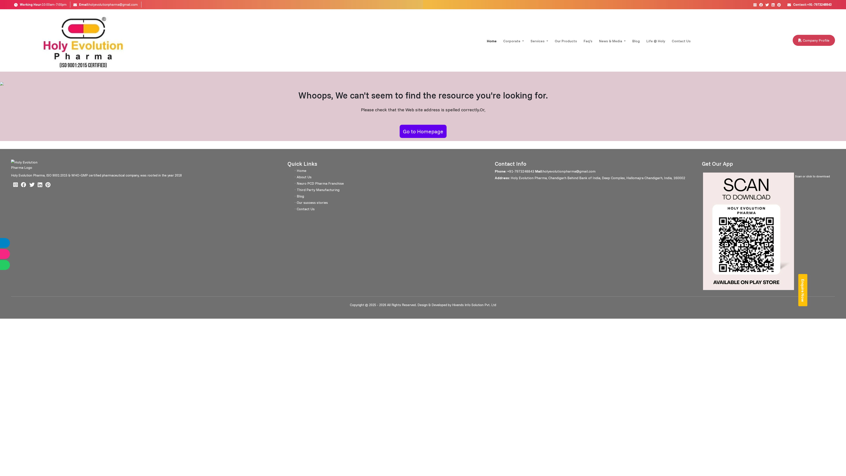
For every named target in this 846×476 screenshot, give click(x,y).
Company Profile (815, 40)
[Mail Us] (9, 254)
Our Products (566, 41)
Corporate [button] (512, 41)
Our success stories (312, 202)
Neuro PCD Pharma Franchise (320, 183)
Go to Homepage (423, 131)
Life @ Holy (655, 41)
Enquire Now (802, 290)
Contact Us (681, 41)
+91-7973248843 (520, 171)
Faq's (588, 41)
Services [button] (538, 41)
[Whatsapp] (9, 265)
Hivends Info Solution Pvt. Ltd (474, 305)
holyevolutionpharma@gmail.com (113, 4)
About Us (304, 177)
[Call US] (9, 243)
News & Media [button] (611, 41)
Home (492, 41)
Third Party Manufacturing (318, 190)
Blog (636, 41)
